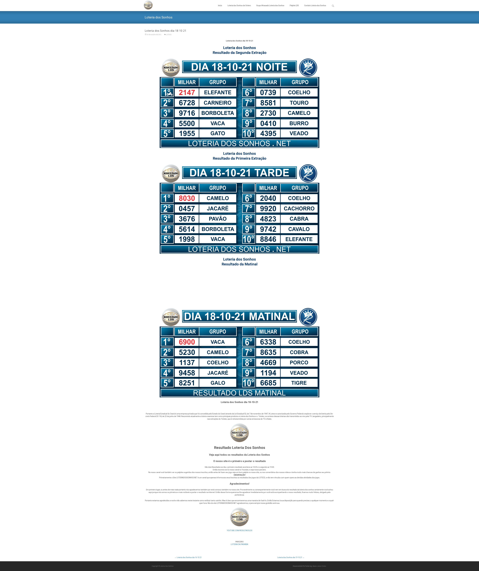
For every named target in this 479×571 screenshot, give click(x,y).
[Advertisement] (239, 287)
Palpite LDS (294, 5)
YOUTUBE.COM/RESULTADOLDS (239, 530)
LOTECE (169, 34)
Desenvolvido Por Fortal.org (302, 566)
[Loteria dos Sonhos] (146, 5)
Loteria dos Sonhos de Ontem (239, 5)
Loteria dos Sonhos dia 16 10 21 (188, 557)
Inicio (220, 5)
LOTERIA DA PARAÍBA (239, 544)
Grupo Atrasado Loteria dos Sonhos (270, 5)
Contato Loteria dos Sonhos (315, 5)
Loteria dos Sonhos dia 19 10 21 (290, 557)
